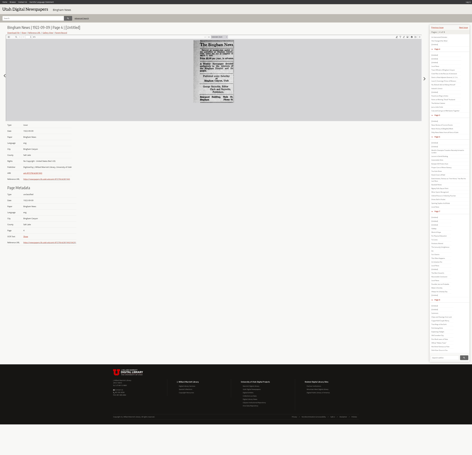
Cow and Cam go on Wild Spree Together (445, 111)
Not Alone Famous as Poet (440, 347)
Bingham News (62, 10)
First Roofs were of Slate (439, 339)
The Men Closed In (437, 273)
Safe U (332, 417)
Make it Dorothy (436, 288)
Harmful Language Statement (42, 2)
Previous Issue (437, 27)
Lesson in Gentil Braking (439, 156)
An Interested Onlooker (439, 37)
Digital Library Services (187, 386)
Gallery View (48, 32)
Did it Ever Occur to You (439, 350)
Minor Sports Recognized (440, 192)
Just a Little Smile (437, 107)
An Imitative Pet (436, 262)
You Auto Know (436, 171)
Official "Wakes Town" (438, 343)
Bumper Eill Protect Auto (439, 164)
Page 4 (437, 49)
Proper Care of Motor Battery (441, 167)
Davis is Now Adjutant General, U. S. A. (444, 77)
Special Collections (185, 389)
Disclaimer (343, 417)
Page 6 (437, 137)
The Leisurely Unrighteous (440, 247)
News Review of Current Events (442, 125)
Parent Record (61, 32)
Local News (435, 66)
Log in (468, 2)
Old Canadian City (437, 335)
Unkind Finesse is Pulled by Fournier (443, 196)
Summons (434, 313)
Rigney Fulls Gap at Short (439, 188)
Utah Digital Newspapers (252, 389)
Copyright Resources (186, 392)
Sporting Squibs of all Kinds (440, 203)
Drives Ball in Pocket (438, 199)
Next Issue (463, 27)
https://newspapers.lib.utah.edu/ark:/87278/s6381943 (46, 179)
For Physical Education (439, 236)
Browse (13, 2)
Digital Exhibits (248, 392)
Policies (354, 417)
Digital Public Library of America (318, 392)
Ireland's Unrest (436, 88)
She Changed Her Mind (439, 41)
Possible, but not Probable (440, 284)
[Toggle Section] (432, 49)
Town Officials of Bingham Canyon (443, 70)
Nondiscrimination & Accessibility (314, 417)
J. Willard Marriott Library (122, 380)
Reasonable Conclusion (439, 277)
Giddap (433, 229)
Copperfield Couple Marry (440, 321)
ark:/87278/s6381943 (32, 173)
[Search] (68, 18)
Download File (13, 32)
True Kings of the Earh (439, 324)
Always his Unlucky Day (439, 292)
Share (24, 32)
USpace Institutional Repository (254, 402)
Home (4, 2)
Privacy (294, 417)
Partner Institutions (314, 386)
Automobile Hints (437, 160)
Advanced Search (82, 18)
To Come (434, 240)
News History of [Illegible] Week (442, 129)
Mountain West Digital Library (317, 389)
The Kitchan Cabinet (438, 103)
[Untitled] (434, 44)
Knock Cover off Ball (438, 175)
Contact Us (22, 2)
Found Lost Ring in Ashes (439, 96)
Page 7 (437, 211)
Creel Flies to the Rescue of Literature (444, 74)
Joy (432, 251)
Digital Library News (250, 399)
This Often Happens (438, 258)
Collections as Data (250, 396)
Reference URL (34, 32)
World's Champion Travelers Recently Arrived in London (447, 151)
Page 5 (437, 115)
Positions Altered (437, 243)
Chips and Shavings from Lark (441, 317)
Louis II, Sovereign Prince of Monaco (443, 81)
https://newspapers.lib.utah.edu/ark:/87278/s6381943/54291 (49, 242)
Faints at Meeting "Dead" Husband (443, 100)
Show (25, 236)
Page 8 (437, 300)
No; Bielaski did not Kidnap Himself (443, 85)
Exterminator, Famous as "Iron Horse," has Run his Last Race (448, 180)
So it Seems (435, 254)
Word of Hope (436, 232)
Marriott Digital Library (251, 386)
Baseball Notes (436, 185)
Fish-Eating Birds (437, 328)
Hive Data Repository (250, 406)
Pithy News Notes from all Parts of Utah (444, 132)
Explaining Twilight (437, 332)
